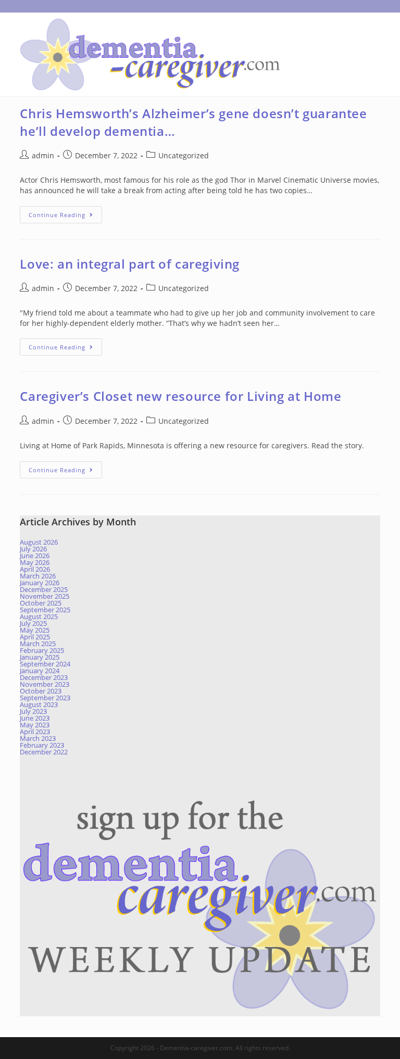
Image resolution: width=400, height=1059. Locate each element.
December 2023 (44, 677)
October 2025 (40, 603)
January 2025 (39, 657)
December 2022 (44, 752)
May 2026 (34, 562)
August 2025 (39, 616)
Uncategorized (183, 155)
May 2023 (34, 724)
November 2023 (44, 684)
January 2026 (39, 582)
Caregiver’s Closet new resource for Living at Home (180, 396)
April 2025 (35, 636)
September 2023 (45, 697)
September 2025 (45, 609)
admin (43, 155)
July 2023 (33, 711)
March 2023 (38, 738)
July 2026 (33, 548)
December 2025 (44, 589)
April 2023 (35, 731)
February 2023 (42, 745)
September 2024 (45, 664)
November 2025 (44, 596)
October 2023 (40, 691)
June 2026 (34, 555)
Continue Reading (65, 216)
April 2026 (35, 569)
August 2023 (39, 704)
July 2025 (33, 623)
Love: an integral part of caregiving (130, 263)
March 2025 (38, 643)
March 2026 (38, 576)
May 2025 (34, 630)
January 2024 (39, 670)
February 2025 (42, 650)
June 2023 (34, 718)
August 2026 (39, 542)
